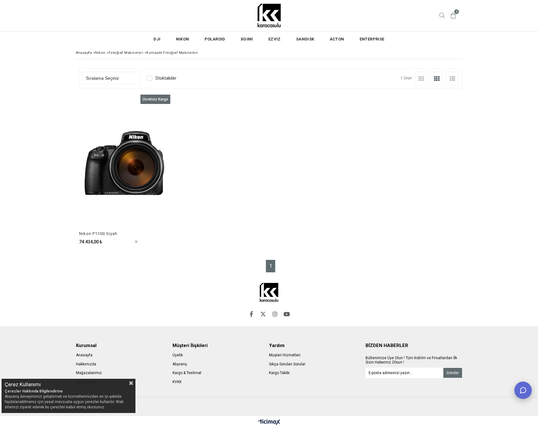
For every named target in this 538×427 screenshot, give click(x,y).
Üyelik (177, 355)
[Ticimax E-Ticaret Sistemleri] (269, 422)
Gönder (452, 373)
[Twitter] (263, 314)
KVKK (177, 382)
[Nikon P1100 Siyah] (124, 163)
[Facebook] (251, 314)
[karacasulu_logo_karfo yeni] (269, 292)
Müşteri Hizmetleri (284, 355)
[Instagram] (275, 314)
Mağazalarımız (89, 373)
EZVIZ (274, 39)
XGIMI (247, 39)
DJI (156, 39)
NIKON (182, 39)
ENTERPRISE (372, 39)
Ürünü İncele (146, 169)
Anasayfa (84, 355)
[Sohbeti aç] (523, 390)
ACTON (337, 39)
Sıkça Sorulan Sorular (287, 364)
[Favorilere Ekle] (124, 169)
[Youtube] (287, 314)
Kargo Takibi (279, 373)
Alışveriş (179, 364)
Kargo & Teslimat (186, 373)
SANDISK (305, 39)
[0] (453, 15)
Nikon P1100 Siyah (98, 233)
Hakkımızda (86, 364)
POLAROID (215, 39)
